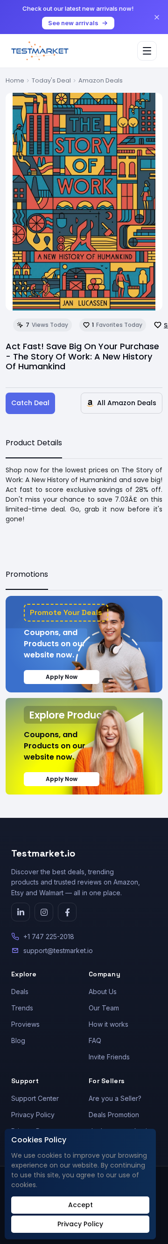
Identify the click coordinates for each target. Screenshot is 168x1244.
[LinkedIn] (20, 912)
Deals (19, 991)
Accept (80, 1204)
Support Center (35, 1098)
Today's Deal (51, 80)
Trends (22, 1008)
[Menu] (147, 51)
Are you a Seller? (115, 1098)
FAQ (95, 1040)
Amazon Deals (100, 80)
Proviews (25, 1024)
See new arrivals (73, 23)
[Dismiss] (156, 17)
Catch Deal (30, 403)
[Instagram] (44, 912)
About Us (103, 991)
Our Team (104, 1008)
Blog (18, 1040)
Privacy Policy (33, 1115)
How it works (108, 1024)
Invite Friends (109, 1057)
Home (15, 80)
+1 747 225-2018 (48, 936)
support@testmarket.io (58, 950)
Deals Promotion (114, 1115)
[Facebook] (67, 912)
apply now (61, 677)
